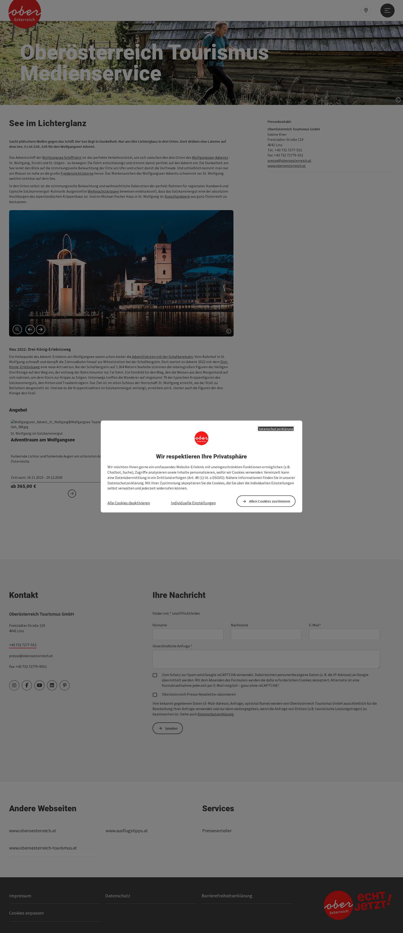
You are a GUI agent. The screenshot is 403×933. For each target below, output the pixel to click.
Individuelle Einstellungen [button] (193, 503)
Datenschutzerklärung (276, 428)
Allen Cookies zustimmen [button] (269, 501)
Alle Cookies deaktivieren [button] (129, 503)
